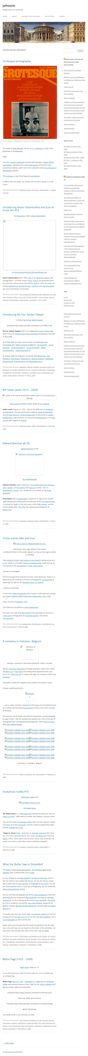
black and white (32, 334)
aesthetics (45, 294)
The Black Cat (40, 836)
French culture (43, 297)
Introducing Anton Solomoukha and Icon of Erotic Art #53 (28, 208)
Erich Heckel (40, 900)
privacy (23, 420)
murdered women (32, 616)
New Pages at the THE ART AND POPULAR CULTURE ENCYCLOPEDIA (73, 62)
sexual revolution (43, 942)
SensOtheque (8, 361)
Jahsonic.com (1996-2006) (31, 16)
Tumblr (62, 16)
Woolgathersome (35, 361)
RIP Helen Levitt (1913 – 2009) (20, 390)
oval (6, 719)
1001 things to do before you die (31, 294)
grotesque (9, 176)
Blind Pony (42, 356)
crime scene (7, 616)
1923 (21, 981)
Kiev (29, 278)
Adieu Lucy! (68, 210)
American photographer (32, 563)
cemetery (6, 677)
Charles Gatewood (17, 162)
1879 (19, 485)
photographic (22, 499)
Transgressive (8, 618)
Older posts (8, 1043)
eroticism (35, 286)
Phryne (50, 900)
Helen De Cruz (68, 87)
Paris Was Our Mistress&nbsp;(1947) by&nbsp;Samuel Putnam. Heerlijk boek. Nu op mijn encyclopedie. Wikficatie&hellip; (74, 251)
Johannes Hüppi (40, 914)
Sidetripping (33, 165)
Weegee (19, 602)
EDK (48, 356)
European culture (12, 297)
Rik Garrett (41, 345)
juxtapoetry (51, 370)
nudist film (27, 814)
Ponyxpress (20, 216)
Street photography (27, 415)
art (51, 294)
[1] (22, 331)
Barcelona (19, 671)
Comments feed (69, 303)
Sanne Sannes (32, 348)
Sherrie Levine (48, 722)
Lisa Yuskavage (8, 920)
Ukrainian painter (43, 278)
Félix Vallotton (45, 917)
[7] (24, 348)
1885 (4, 501)
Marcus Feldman (69, 98)
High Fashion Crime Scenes (29, 560)
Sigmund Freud (25, 286)
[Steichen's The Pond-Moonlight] (29, 464)
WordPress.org (69, 305)
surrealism (33, 373)
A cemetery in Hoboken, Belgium (22, 641)
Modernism (7, 510)
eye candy (22, 297)
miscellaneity (7, 373)
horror (28, 370)
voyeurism (32, 300)
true (30, 566)
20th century (42, 504)
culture (52, 936)
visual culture (23, 300)
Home (5, 16)
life (34, 774)
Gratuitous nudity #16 (16, 791)
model (5, 984)
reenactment (21, 566)
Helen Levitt (14, 404)
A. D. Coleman (37, 148)
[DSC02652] (29, 696)
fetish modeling (46, 984)
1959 (21, 814)
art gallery (21, 488)
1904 (18, 833)
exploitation (22, 1023)
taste (39, 373)
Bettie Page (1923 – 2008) (18, 959)
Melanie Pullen (13, 560)
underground (47, 1026)
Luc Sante (6, 596)
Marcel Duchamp (40, 878)
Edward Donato (21, 350)
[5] (46, 345)
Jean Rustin (30, 897)
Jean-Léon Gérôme (35, 903)
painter (10, 488)
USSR (35, 283)
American (43, 833)
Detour (5, 839)
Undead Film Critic (16, 827)
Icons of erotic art (43, 939)
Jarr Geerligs (45, 404)
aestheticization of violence (33, 582)
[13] (27, 917)
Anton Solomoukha (38, 216)
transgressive (20, 334)
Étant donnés (24, 878)
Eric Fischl (45, 884)
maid (32, 873)
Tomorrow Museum (19, 593)
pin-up (5, 987)
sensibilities (35, 176)
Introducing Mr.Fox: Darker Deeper (23, 314)
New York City (14, 415)
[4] (35, 345)
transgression (46, 373)
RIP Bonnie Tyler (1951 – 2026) (74, 157)
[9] (13, 350)
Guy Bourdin (47, 580)
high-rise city (16, 674)
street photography (45, 412)
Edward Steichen (27, 449)
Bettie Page (24, 967)
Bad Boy (35, 884)
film (39, 1023)
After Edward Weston (14, 724)
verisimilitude (46, 624)
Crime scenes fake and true (19, 538)
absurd (44, 936)
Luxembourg (7, 490)
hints (8, 825)
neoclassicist (13, 286)
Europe (16, 490)
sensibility (25, 373)
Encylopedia (49, 16)
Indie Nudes (15, 359)
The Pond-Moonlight (29, 479)
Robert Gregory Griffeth (25, 345)
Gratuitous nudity (28, 797)
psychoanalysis (48, 286)
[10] (28, 350)
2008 (38, 981)
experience (21, 669)
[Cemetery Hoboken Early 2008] (17, 730)
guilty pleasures (47, 1023)
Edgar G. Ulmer (8, 816)
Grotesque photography (17, 61)
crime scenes (38, 566)
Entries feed (68, 300)
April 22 (16, 981)
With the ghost (19, 361)
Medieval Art (25, 359)
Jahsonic (9, 5)
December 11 (30, 981)
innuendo (21, 825)
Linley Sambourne (40, 895)
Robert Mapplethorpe (11, 889)
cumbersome (41, 418)
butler (8, 870)
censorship (6, 1023)
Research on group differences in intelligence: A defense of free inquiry (74, 80)
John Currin (21, 917)
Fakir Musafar (18, 148)
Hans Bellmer (23, 884)
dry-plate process (48, 501)
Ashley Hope (24, 613)
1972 (23, 833)
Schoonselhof (28, 708)
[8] (38, 348)
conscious (12, 669)
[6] (9, 348)
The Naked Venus (29, 808)
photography (44, 190)
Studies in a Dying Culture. (73, 261)
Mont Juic (9, 671)
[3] (14, 345)
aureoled (51, 716)
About (14, 16)
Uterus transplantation (71, 133)
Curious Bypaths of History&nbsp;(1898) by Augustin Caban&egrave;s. (73, 280)
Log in (66, 297)
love (22, 1026)
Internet (34, 370)
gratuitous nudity (25, 822)
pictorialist (35, 485)
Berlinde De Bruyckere (24, 906)
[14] (15, 920)
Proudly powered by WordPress (13, 1052)
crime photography (31, 607)
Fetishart (6, 359)
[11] (8, 908)
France (35, 280)
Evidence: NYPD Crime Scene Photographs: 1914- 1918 (31, 596)
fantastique (21, 370)
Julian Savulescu (69, 124)
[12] (47, 914)
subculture (38, 1026)
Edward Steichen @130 (16, 443)
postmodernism (30, 942)
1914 (20, 507)
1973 (23, 485)
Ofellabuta (49, 359)
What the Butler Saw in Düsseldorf (23, 864)
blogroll (29, 367)
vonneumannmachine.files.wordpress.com (31, 272)
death (34, 426)
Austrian (35, 833)
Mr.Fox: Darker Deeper (34, 320)
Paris (30, 280)
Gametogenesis (69, 128)
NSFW (46, 931)
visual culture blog (46, 331)
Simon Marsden (17, 348)
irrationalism (42, 370)
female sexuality (32, 297)
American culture (25, 190)
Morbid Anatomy (37, 359)
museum (32, 488)
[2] (24, 331)
